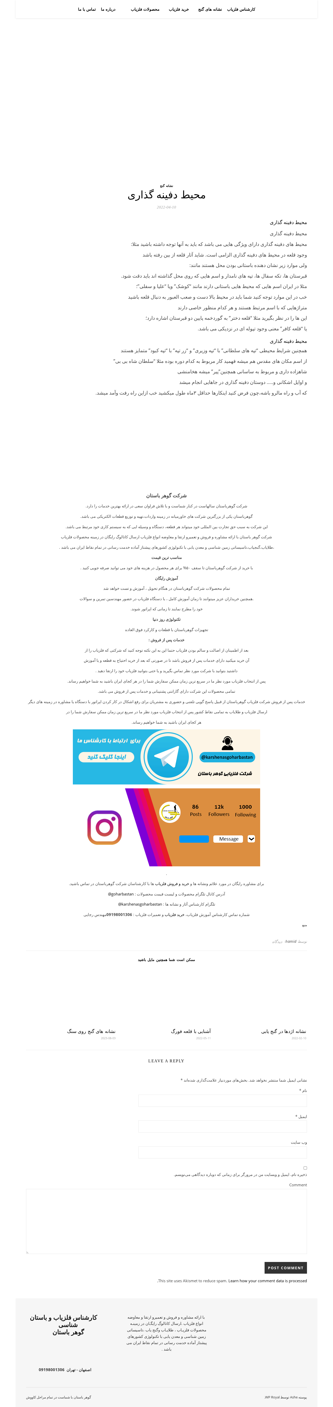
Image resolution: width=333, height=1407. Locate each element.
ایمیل (301, 1116)
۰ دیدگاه (278, 941)
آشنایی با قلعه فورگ (191, 1031)
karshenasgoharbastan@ (140, 904)
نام (303, 1090)
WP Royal (272, 1397)
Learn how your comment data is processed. (232, 1280)
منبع (304, 925)
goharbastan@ (121, 893)
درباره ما (108, 9)
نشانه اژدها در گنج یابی (283, 1031)
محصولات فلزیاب (145, 9)
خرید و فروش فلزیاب (172, 883)
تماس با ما (87, 9)
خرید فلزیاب (179, 9)
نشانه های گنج (210, 9)
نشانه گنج (166, 186)
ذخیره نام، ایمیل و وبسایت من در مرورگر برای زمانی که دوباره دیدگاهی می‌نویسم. (240, 1174)
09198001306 (52, 1369)
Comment (298, 1184)
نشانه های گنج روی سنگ (91, 1031)
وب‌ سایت (299, 1142)
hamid (291, 941)
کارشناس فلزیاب (241, 9)
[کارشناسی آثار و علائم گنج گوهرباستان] (288, 9)
